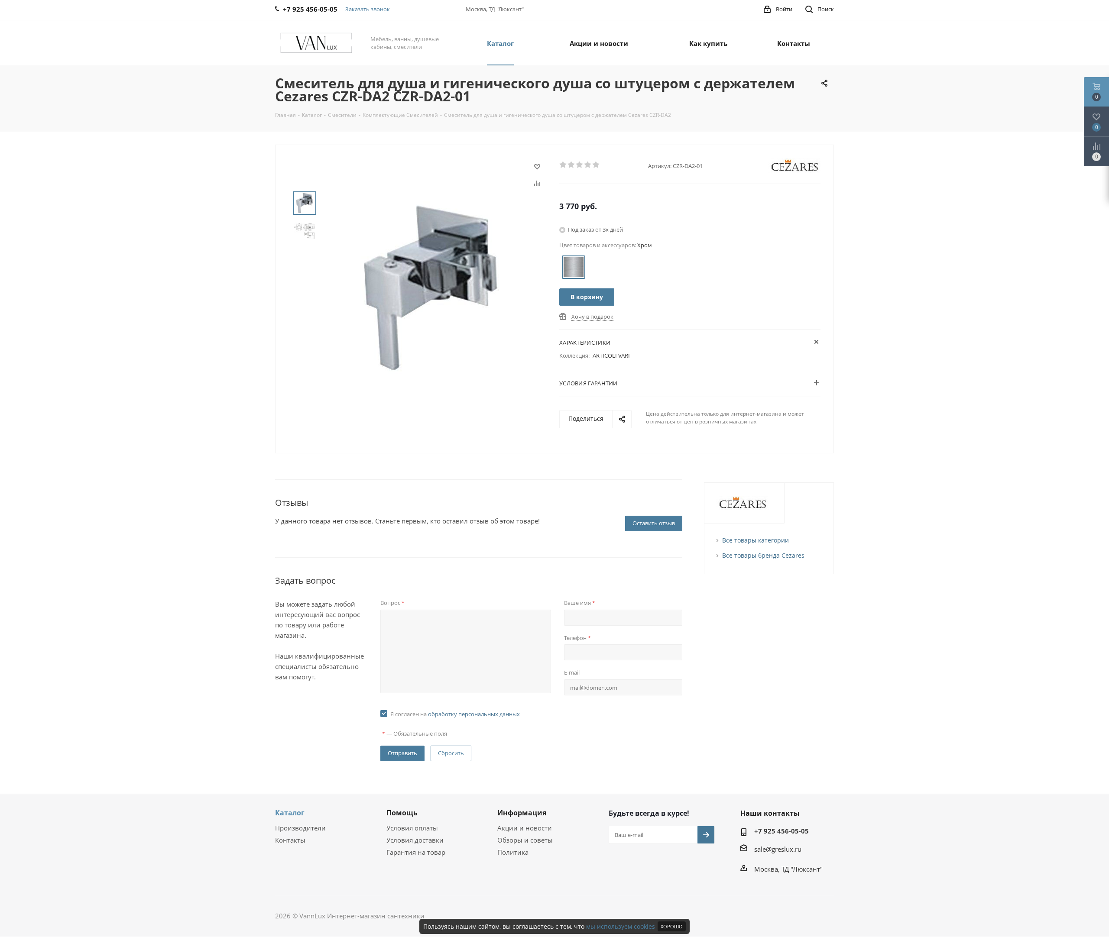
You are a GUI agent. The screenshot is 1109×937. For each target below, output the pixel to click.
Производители (300, 828)
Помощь (402, 812)
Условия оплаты (412, 828)
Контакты (290, 840)
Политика (513, 852)
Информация (521, 812)
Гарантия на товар (415, 852)
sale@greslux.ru (777, 849)
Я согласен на (455, 714)
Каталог (290, 812)
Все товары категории (755, 540)
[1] (563, 165)
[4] (588, 165)
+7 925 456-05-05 (781, 831)
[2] (571, 165)
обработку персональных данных (474, 714)
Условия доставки (415, 840)
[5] (596, 165)
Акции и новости (524, 828)
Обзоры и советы (525, 840)
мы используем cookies (620, 926)
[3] (580, 165)
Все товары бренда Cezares (763, 555)
